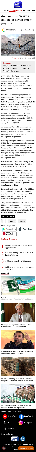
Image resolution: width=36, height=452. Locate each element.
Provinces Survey (26, 448)
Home (6, 11)
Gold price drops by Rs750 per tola (18, 261)
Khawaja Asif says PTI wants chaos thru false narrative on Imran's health (16, 326)
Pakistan (26, 11)
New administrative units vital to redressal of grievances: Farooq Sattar (17, 353)
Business (22, 221)
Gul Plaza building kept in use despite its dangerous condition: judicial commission (17, 380)
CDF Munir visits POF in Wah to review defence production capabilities (16, 407)
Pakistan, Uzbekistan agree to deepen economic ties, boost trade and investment (17, 299)
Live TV (19, 11)
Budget (12, 11)
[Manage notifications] (4, 448)
